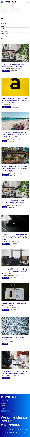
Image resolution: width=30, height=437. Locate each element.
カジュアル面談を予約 (7, 411)
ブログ (2, 408)
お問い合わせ (12, 429)
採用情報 (3, 405)
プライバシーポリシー (23, 429)
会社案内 (3, 403)
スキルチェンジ (5, 36)
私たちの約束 (4, 401)
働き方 (2, 38)
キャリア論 (4, 31)
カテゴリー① (4, 28)
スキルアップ (4, 33)
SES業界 (3, 26)
